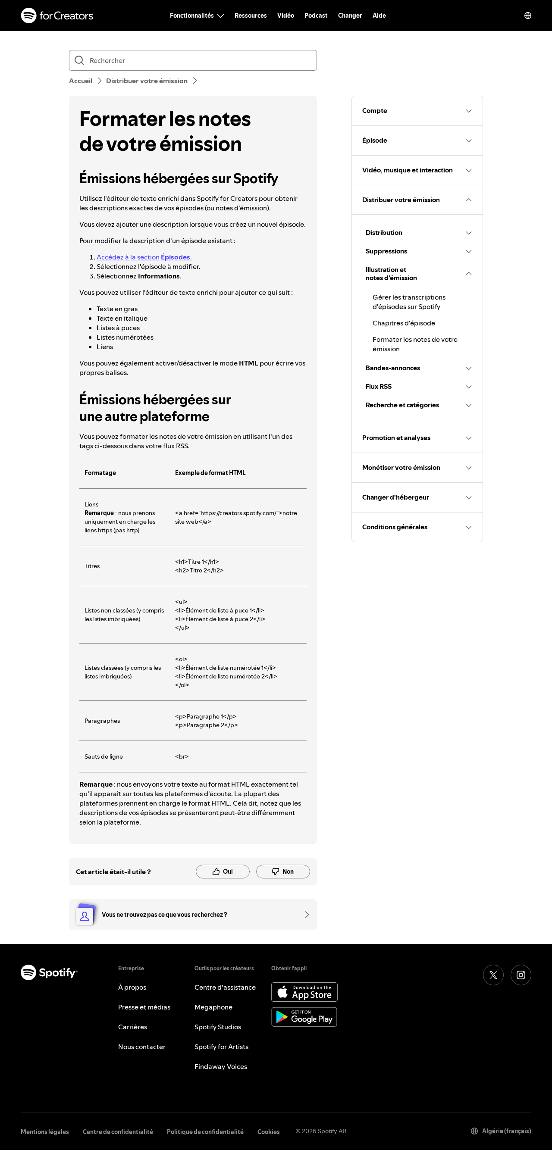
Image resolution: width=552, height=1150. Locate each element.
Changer (350, 15)
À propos (132, 987)
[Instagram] (521, 975)
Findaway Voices (220, 1066)
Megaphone (213, 1007)
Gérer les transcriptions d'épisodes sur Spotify (409, 301)
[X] (493, 975)
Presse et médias (144, 1007)
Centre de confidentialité (118, 1132)
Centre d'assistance (225, 987)
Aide (379, 15)
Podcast (316, 15)
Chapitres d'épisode (404, 323)
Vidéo (285, 15)
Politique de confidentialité (205, 1132)
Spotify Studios (217, 1026)
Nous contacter (142, 1046)
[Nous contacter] (304, 914)
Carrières (132, 1026)
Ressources (251, 15)
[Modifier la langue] (527, 15)
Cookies (268, 1132)
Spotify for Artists (221, 1046)
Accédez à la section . (144, 257)
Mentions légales (45, 1132)
